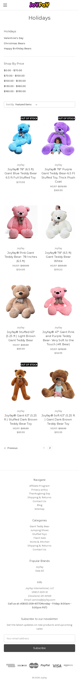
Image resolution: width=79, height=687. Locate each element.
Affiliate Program (39, 485)
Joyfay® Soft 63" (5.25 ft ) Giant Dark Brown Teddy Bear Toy (58, 419)
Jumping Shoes (39, 530)
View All (39, 570)
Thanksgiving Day (39, 493)
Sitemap (39, 509)
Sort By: (10, 104)
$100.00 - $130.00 (15, 80)
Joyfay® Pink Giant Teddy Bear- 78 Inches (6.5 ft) (21, 257)
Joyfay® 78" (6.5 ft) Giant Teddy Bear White (58, 257)
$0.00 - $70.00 (13, 70)
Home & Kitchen (39, 541)
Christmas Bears (14, 43)
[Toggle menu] (5, 5)
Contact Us (39, 501)
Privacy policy (39, 489)
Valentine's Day (13, 38)
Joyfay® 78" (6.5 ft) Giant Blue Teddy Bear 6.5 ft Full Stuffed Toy (21, 173)
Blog (39, 505)
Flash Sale (39, 538)
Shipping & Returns (39, 497)
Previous (12, 448)
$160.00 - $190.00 (15, 91)
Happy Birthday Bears (17, 48)
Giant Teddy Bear (39, 526)
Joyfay (39, 566)
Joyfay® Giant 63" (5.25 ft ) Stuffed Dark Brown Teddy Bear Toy (20, 419)
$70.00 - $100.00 (14, 75)
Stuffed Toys (39, 534)
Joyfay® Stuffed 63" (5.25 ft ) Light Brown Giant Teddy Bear (21, 336)
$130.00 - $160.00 (15, 86)
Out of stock (29, 118)
